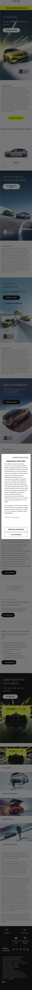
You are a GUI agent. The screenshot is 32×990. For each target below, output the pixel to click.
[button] (20, 457)
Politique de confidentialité (11, 517)
